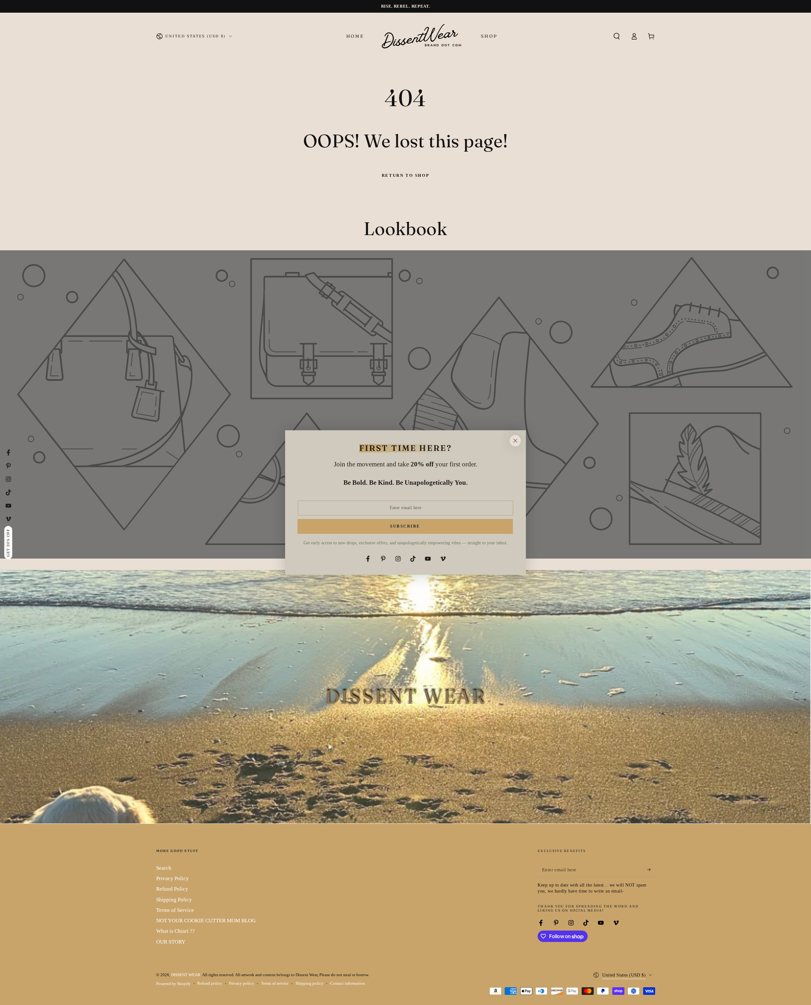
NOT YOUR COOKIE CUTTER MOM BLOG (206, 921)
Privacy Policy (172, 878)
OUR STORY (170, 942)
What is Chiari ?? (175, 931)
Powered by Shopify (173, 984)
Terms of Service (175, 910)
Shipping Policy (174, 900)
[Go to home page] (422, 36)
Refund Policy (172, 889)
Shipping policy (309, 983)
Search (163, 868)
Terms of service (275, 983)
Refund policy (209, 983)
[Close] (515, 440)
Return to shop (405, 175)
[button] (616, 36)
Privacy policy (241, 983)
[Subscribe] (651, 869)
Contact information (347, 983)
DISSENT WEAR (186, 975)
